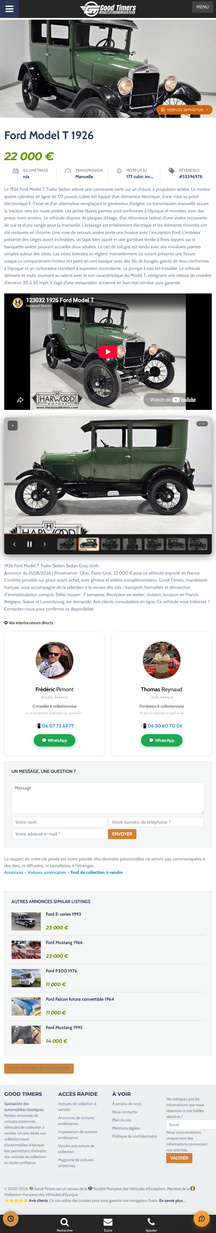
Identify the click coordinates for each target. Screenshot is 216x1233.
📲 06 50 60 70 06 (162, 726)
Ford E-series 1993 (63, 914)
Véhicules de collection (23, 1127)
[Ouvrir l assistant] (202, 1219)
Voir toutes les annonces (38, 1068)
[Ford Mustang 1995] (26, 1035)
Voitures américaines (47, 872)
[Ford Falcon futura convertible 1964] (26, 1006)
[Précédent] (14, 544)
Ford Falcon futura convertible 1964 (80, 999)
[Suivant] (45, 544)
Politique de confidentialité (134, 1136)
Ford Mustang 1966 (64, 942)
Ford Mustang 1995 (64, 1027)
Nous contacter (125, 1111)
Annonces (13, 872)
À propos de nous (126, 1103)
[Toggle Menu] (9, 9)
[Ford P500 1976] (26, 978)
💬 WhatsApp (55, 740)
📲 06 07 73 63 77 (54, 726)
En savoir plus (171, 1200)
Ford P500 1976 (61, 970)
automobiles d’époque (25, 1144)
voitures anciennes (19, 1121)
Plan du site (121, 1119)
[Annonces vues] (11, 1219)
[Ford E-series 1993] (26, 921)
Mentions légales (126, 1128)
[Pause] (29, 544)
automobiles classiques (24, 1109)
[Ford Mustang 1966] (26, 950)
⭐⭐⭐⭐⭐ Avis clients (26, 1200)
